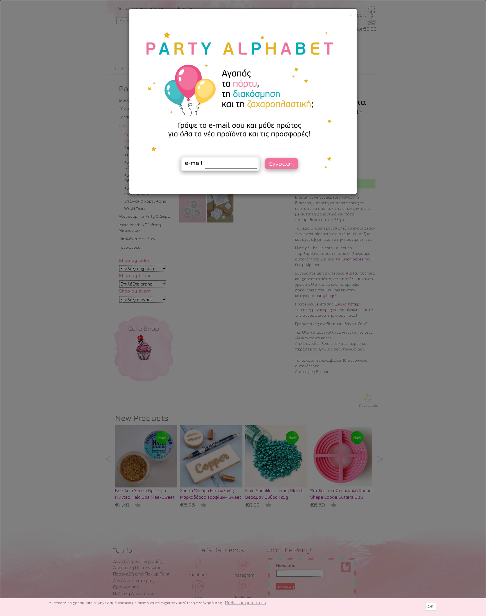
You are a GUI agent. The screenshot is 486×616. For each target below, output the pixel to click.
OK (430, 606)
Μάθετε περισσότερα (245, 602)
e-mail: (194, 162)
